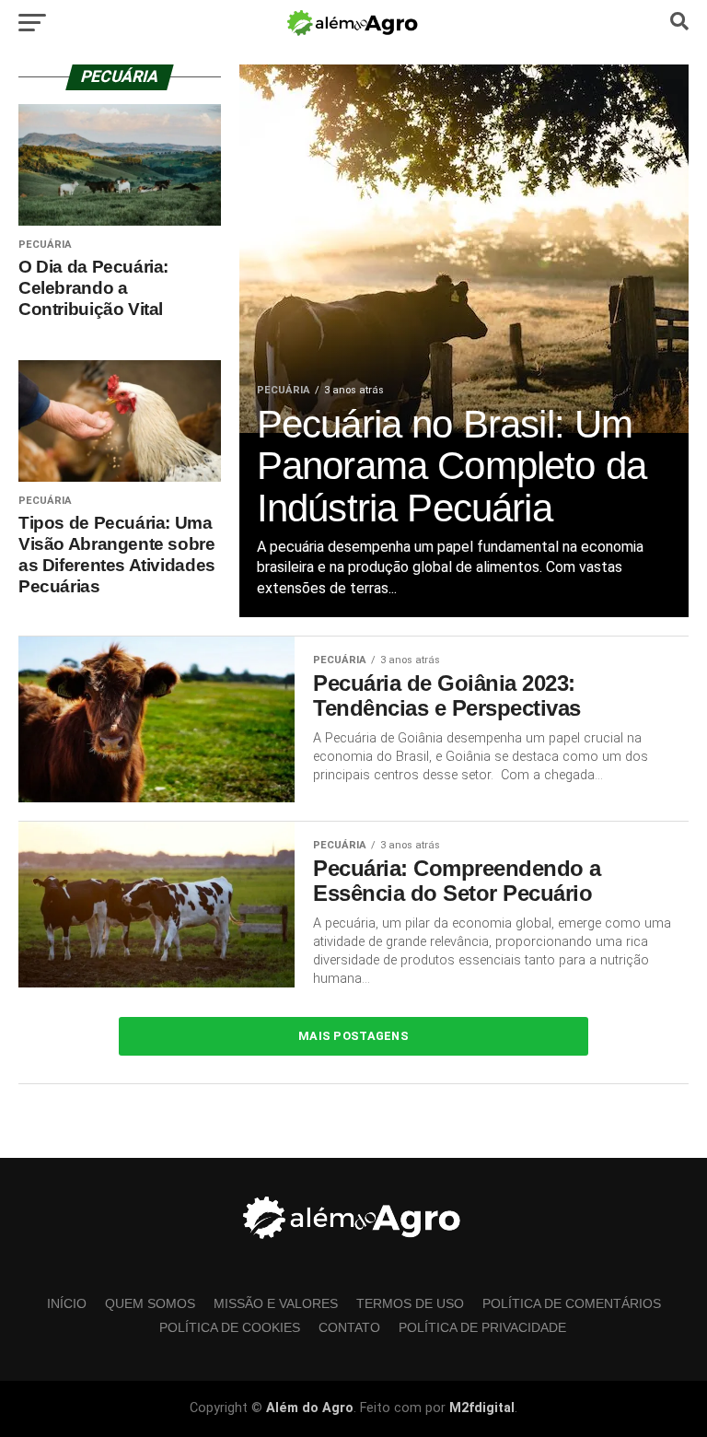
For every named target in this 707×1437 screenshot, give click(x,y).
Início (67, 1303)
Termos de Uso (410, 1303)
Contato (349, 1327)
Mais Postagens (353, 1036)
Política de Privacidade (482, 1327)
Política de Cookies (229, 1327)
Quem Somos (150, 1303)
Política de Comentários (571, 1303)
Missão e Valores (276, 1303)
